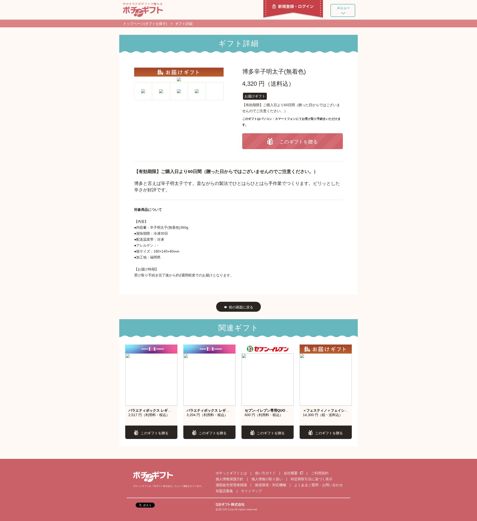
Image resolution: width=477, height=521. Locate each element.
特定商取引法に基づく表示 (311, 479)
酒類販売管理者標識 (231, 485)
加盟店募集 (224, 491)
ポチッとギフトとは (231, 473)
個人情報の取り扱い (267, 479)
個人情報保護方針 (229, 479)
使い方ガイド (265, 473)
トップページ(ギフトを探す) (145, 23)
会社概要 (291, 473)
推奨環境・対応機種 (270, 485)
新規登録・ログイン (293, 9)
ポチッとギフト (143, 9)
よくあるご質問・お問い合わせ (318, 485)
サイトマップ (251, 491)
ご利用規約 (319, 473)
